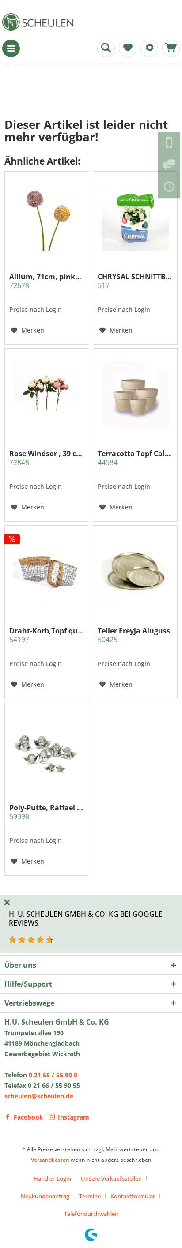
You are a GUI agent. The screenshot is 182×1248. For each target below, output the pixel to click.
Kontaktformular (132, 1196)
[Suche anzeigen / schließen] (106, 48)
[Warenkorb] (171, 48)
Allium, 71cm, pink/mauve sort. (46, 281)
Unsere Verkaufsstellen (111, 1178)
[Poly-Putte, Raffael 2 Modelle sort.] (46, 748)
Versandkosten (50, 1160)
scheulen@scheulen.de (38, 1096)
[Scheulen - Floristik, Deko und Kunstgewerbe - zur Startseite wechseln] (39, 22)
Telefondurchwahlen (91, 1214)
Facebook (28, 1117)
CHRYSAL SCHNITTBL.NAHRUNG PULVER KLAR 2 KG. (135, 281)
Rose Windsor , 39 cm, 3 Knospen (46, 458)
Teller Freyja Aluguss (134, 635)
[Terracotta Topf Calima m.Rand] (135, 394)
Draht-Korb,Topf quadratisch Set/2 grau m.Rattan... (46, 635)
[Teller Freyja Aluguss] (135, 571)
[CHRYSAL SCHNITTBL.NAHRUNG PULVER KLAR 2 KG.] (135, 217)
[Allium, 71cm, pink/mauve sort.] (46, 217)
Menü (11, 48)
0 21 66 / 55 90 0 (53, 1075)
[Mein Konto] (149, 48)
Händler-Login (52, 1178)
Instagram (73, 1117)
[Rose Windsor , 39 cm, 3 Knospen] (46, 394)
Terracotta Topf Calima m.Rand (135, 458)
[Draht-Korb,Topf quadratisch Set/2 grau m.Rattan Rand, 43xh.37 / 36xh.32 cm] (46, 571)
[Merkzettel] (127, 48)
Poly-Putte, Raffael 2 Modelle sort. (46, 812)
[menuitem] (11, 48)
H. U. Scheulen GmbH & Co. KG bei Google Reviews (86, 918)
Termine (90, 1196)
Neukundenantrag (45, 1196)
